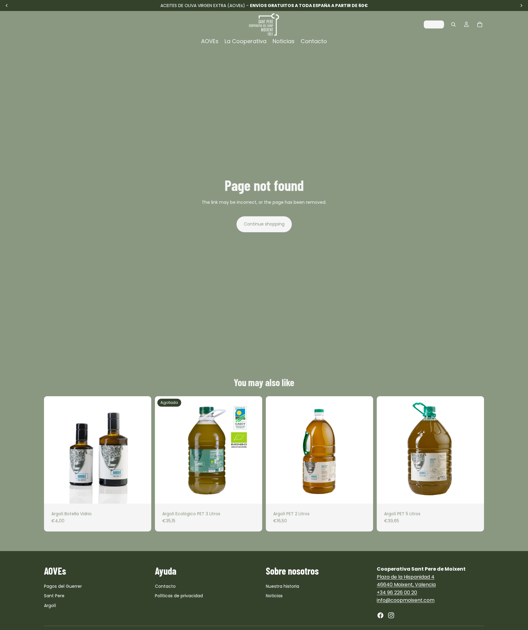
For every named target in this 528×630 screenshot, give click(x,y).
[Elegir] (141, 494)
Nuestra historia (282, 586)
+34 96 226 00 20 (397, 592)
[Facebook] (380, 615)
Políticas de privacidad (179, 596)
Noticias (274, 596)
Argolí (50, 605)
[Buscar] (453, 24)
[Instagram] (391, 615)
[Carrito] (479, 24)
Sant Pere (54, 596)
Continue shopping (264, 224)
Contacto (165, 586)
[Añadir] (363, 494)
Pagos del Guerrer (63, 586)
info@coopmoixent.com (406, 600)
